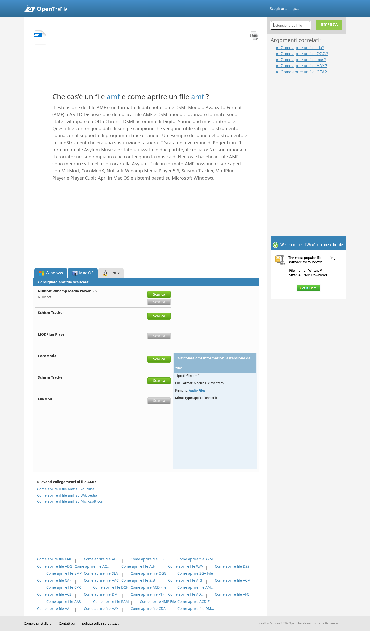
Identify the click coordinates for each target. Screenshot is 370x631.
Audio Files (197, 390)
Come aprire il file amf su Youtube (65, 489)
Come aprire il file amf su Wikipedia (67, 495)
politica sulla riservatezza (100, 623)
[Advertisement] (311, 150)
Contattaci (67, 623)
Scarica (159, 294)
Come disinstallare (37, 623)
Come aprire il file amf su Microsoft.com (70, 501)
